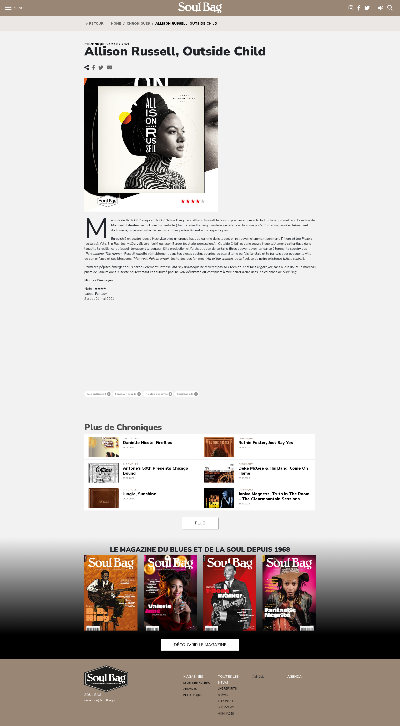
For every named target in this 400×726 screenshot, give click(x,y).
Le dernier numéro (196, 683)
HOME (116, 23)
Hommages (226, 714)
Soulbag (200, 8)
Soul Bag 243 (185, 394)
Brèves (223, 695)
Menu (19, 8)
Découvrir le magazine (200, 645)
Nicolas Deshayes (157, 394)
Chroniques (138, 23)
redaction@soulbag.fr (99, 700)
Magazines (193, 676)
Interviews (226, 707)
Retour (96, 23)
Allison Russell (96, 394)
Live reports (227, 689)
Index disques (193, 695)
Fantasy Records (125, 394)
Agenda (294, 676)
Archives (190, 689)
